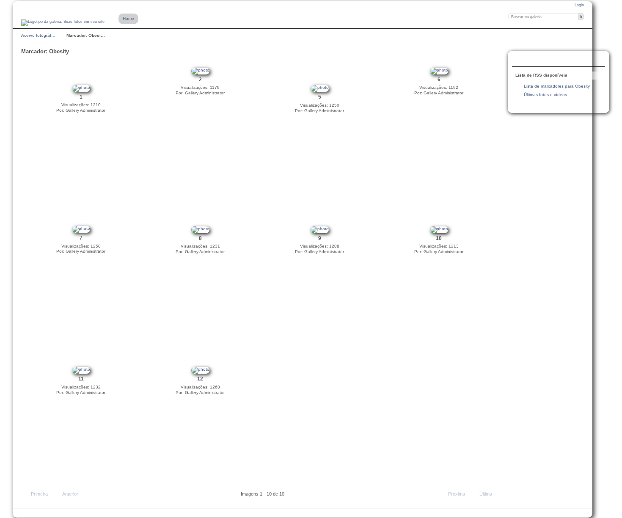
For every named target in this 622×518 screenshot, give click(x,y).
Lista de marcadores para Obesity (557, 86)
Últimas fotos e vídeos (545, 94)
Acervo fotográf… (38, 35)
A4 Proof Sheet (520, 59)
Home (128, 18)
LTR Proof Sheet (537, 59)
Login (579, 5)
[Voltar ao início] (63, 22)
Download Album (554, 59)
